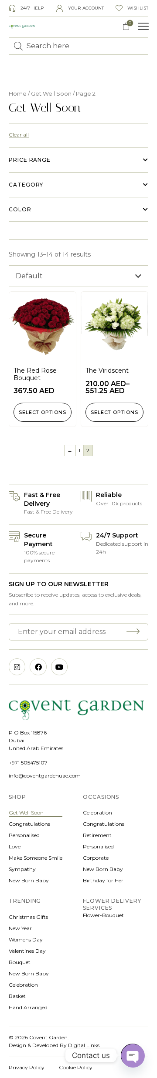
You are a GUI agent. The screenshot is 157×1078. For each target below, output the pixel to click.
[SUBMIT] (134, 632)
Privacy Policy (26, 1067)
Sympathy (22, 869)
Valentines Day (27, 951)
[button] (143, 26)
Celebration (97, 812)
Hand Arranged (28, 1007)
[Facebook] (38, 666)
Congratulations (29, 824)
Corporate (96, 857)
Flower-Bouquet (103, 915)
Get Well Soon (51, 93)
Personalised (24, 835)
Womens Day (26, 939)
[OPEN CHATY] (132, 1055)
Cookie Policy (75, 1067)
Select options (42, 412)
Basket (17, 996)
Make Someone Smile (35, 857)
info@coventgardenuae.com (45, 775)
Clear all (19, 134)
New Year (20, 928)
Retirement (97, 835)
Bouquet (20, 962)
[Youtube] (59, 666)
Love (14, 846)
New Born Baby (29, 880)
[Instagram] (17, 666)
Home (18, 93)
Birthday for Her (103, 880)
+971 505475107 (28, 762)
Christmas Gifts (28, 917)
